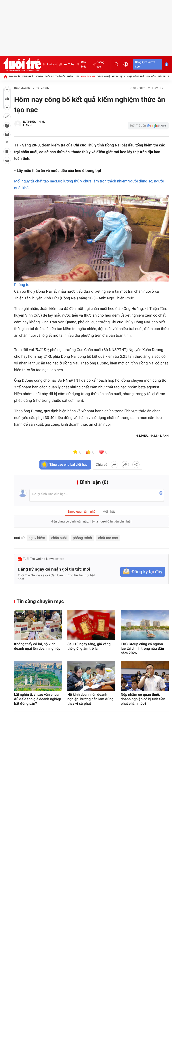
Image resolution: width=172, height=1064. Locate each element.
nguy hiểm (37, 538)
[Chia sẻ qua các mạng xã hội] (136, 464)
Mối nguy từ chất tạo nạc (35, 181)
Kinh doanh (88, 76)
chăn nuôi (59, 538)
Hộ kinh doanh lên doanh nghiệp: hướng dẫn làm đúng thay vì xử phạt (90, 699)
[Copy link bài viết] (125, 464)
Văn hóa (151, 76)
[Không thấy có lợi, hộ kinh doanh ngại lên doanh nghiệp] (38, 625)
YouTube (69, 64)
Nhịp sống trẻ (135, 76)
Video (39, 76)
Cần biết (83, 64)
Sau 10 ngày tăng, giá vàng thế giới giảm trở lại (89, 646)
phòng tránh (82, 538)
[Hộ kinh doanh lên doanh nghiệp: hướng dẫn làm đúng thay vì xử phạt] (91, 676)
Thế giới (60, 76)
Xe (113, 76)
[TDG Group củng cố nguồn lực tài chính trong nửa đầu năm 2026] (145, 625)
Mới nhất (14, 76)
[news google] (148, 125)
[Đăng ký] (142, 572)
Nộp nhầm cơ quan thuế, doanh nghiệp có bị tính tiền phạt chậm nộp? (143, 699)
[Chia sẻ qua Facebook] (114, 464)
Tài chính (42, 88)
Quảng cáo (100, 64)
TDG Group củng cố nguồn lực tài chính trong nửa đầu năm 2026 (142, 648)
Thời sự (49, 76)
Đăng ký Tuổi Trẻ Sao (145, 64)
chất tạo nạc (108, 538)
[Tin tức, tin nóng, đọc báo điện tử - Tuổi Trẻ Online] (22, 64)
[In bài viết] (7, 160)
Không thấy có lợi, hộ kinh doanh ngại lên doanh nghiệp (37, 646)
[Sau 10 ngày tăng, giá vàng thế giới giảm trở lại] (91, 625)
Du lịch (120, 76)
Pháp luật (73, 76)
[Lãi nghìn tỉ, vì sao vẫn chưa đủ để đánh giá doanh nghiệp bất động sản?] (38, 676)
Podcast (52, 64)
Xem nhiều (28, 76)
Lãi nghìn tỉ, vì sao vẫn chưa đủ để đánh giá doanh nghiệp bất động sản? (37, 699)
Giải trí (162, 76)
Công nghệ (103, 76)
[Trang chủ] (5, 76)
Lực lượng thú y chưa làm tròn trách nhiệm (91, 181)
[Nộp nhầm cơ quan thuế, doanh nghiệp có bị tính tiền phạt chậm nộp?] (145, 676)
